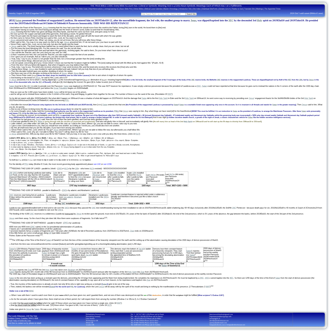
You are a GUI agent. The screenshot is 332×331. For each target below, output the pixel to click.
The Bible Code (81, 8)
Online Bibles (138, 8)
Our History (70, 8)
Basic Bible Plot (126, 8)
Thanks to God (237, 8)
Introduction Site (185, 8)
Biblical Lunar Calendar (153, 8)
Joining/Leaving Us (111, 8)
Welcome (60, 8)
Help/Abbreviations (96, 8)
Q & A (228, 8)
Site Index (196, 8)
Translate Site (249, 8)
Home (53, 8)
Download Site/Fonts (209, 8)
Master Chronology (171, 8)
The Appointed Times (272, 8)
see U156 (51, 113)
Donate (221, 8)
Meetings (259, 8)
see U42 (97, 164)
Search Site (191, 14)
